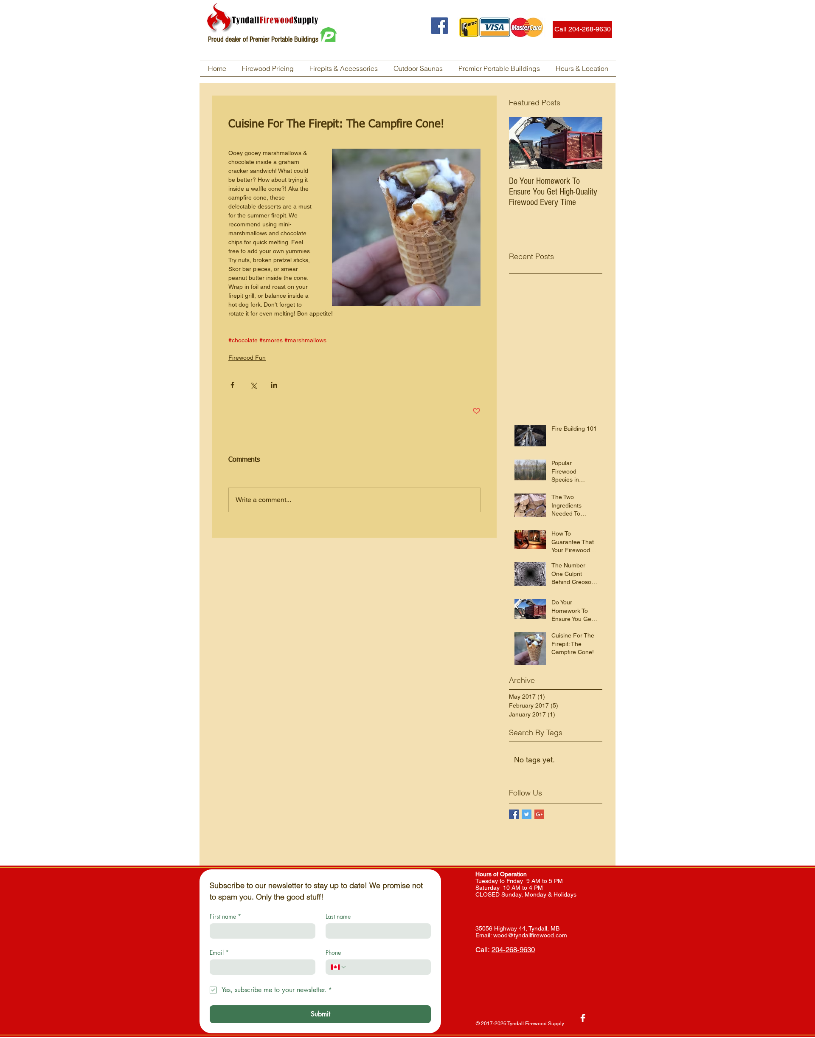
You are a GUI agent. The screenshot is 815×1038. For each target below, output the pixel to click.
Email (219, 952)
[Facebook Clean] (583, 1018)
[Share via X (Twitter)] (253, 385)
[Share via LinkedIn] (274, 385)
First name (225, 916)
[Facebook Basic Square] (514, 814)
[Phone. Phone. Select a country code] (339, 967)
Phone (333, 952)
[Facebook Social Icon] (439, 25)
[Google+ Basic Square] (539, 814)
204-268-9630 (513, 949)
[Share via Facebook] (232, 385)
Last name (338, 916)
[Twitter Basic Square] (526, 814)
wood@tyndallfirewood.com (530, 935)
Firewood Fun (247, 357)
